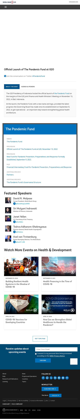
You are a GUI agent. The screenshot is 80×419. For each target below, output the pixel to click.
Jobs (46, 401)
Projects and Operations (29, 376)
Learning (5, 381)
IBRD (21, 410)
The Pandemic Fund (14, 141)
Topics (24, 381)
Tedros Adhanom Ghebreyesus (29, 227)
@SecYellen (19, 222)
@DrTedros (19, 232)
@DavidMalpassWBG (23, 204)
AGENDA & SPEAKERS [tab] (28, 87)
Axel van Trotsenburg (24, 237)
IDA (26, 410)
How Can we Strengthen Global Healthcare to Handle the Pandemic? (59, 312)
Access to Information (36, 401)
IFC (30, 410)
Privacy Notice (12, 401)
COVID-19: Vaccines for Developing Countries (21, 312)
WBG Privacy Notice (57, 356)
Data (3, 376)
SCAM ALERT (6, 404)
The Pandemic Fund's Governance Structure (24, 182)
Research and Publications (10, 379)
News (23, 374)
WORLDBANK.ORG (73, 2)
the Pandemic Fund (61, 93)
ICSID (39, 410)
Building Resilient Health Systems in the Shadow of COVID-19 (21, 274)
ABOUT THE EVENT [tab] (12, 87)
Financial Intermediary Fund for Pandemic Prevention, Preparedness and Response (39, 167)
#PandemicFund (38, 76)
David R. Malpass (22, 198)
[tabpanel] (40, 103)
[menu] (5, 7)
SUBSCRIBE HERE (49, 389)
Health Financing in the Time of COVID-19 (59, 274)
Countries (25, 379)
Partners (10, 175)
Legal (4, 401)
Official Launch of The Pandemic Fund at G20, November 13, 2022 (32, 149)
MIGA (34, 410)
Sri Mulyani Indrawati (25, 208)
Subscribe (43, 360)
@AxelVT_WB (20, 242)
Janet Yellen (19, 217)
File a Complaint (17, 404)
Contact (52, 401)
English (54, 395)
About (4, 374)
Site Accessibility (23, 401)
